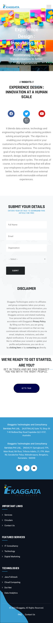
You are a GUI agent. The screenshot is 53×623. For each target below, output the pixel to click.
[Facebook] (19, 468)
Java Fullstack (11, 577)
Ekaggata (20, 608)
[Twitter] (27, 468)
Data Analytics (11, 593)
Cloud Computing (12, 582)
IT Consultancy (11, 546)
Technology (9, 551)
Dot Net (8, 587)
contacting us (32, 347)
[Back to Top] (47, 619)
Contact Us (9, 525)
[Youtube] (34, 468)
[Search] (41, 6)
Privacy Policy (39, 321)
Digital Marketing (12, 556)
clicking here (15, 347)
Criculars (8, 520)
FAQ (20, 614)
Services (8, 515)
